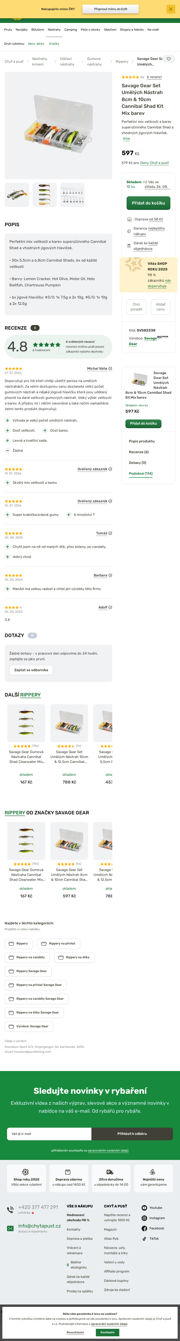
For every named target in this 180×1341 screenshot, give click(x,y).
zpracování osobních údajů (109, 1324)
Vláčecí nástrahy (67, 61)
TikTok (154, 1238)
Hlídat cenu (160, 306)
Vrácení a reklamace (74, 1250)
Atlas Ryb (111, 1239)
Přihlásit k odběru (132, 1134)
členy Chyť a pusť (154, 163)
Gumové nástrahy (94, 61)
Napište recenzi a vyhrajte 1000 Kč (117, 1217)
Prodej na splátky (80, 1291)
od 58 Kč (156, 219)
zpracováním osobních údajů (108, 1150)
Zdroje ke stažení (117, 1290)
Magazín (110, 1229)
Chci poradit (136, 306)
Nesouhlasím (75, 1332)
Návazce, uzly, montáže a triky (116, 1250)
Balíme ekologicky (79, 1264)
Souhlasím (108, 1332)
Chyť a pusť (14, 61)
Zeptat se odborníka (31, 670)
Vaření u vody (114, 1262)
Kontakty (73, 1229)
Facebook (157, 1228)
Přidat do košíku (148, 202)
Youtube (156, 1208)
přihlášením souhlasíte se (89, 1150)
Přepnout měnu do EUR (110, 9)
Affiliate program (116, 1271)
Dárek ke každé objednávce (78, 1279)
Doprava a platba (80, 1239)
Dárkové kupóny (116, 1281)
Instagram (157, 1218)
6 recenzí (154, 77)
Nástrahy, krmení (40, 61)
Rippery (122, 61)
